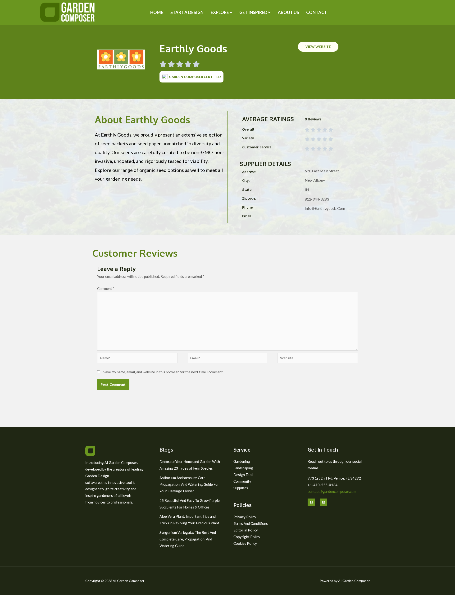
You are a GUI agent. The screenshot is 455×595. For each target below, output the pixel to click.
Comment (105, 288)
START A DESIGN (187, 12)
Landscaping (243, 468)
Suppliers (240, 488)
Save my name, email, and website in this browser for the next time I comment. (163, 372)
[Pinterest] (323, 502)
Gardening (241, 461)
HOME (156, 12)
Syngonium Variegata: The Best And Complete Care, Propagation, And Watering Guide (187, 539)
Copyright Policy (246, 537)
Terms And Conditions (250, 523)
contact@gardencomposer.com (332, 491)
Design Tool (243, 474)
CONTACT (316, 12)
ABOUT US (288, 12)
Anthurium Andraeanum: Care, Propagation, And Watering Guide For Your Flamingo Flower (189, 484)
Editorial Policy (245, 530)
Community (242, 481)
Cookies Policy (245, 543)
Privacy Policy (244, 517)
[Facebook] (311, 502)
